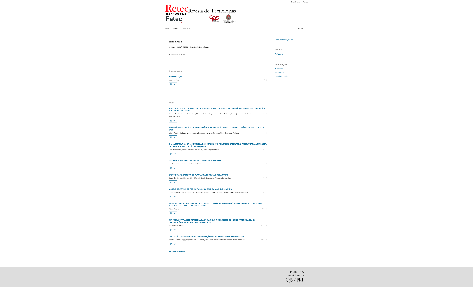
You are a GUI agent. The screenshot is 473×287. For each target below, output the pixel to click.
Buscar (303, 28)
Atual (167, 28)
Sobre (185, 28)
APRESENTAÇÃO (175, 77)
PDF (174, 84)
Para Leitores (279, 69)
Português (279, 54)
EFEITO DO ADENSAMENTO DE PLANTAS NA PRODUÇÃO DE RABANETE (198, 175)
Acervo (176, 28)
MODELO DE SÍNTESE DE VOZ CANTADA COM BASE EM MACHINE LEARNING (200, 189)
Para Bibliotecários (281, 76)
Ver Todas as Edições (177, 251)
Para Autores (279, 72)
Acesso (305, 2)
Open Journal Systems (284, 40)
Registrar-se (295, 2)
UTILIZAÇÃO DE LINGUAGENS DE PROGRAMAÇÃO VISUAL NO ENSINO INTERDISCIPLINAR (206, 236)
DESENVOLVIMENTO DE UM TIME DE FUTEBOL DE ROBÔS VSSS (195, 160)
